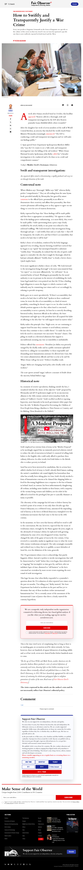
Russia (39, 818)
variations (24, 199)
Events (39, 821)
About (39, 830)
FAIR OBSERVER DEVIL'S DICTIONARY (23, 11)
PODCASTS (54, 835)
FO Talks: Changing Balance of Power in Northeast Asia (57, 829)
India (23, 836)
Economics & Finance (10, 821)
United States (25, 833)
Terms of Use (54, 633)
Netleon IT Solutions (74, 866)
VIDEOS (53, 825)
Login (22, 705)
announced (50, 134)
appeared (31, 117)
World (6, 838)
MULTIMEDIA (54, 818)
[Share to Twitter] (10, 122)
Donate (71, 852)
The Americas (25, 818)
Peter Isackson (20, 41)
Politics (6, 818)
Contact (40, 836)
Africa (23, 827)
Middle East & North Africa (28, 824)
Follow (10, 110)
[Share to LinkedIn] (10, 125)
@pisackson (10, 113)
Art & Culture (8, 827)
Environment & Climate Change (12, 833)
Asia (23, 830)
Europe (24, 821)
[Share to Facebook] (10, 119)
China (23, 838)
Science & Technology (10, 830)
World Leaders (8, 836)
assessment (39, 344)
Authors (40, 827)
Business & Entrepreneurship (11, 824)
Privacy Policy (47, 633)
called (54, 154)
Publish (40, 833)
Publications (41, 824)
